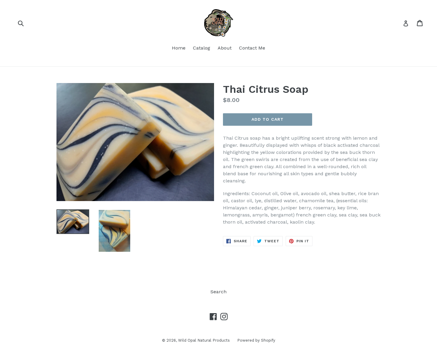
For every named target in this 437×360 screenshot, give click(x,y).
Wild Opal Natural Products (204, 340)
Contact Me (252, 48)
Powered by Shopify (256, 340)
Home (179, 48)
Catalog (201, 48)
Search (218, 291)
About (225, 48)
